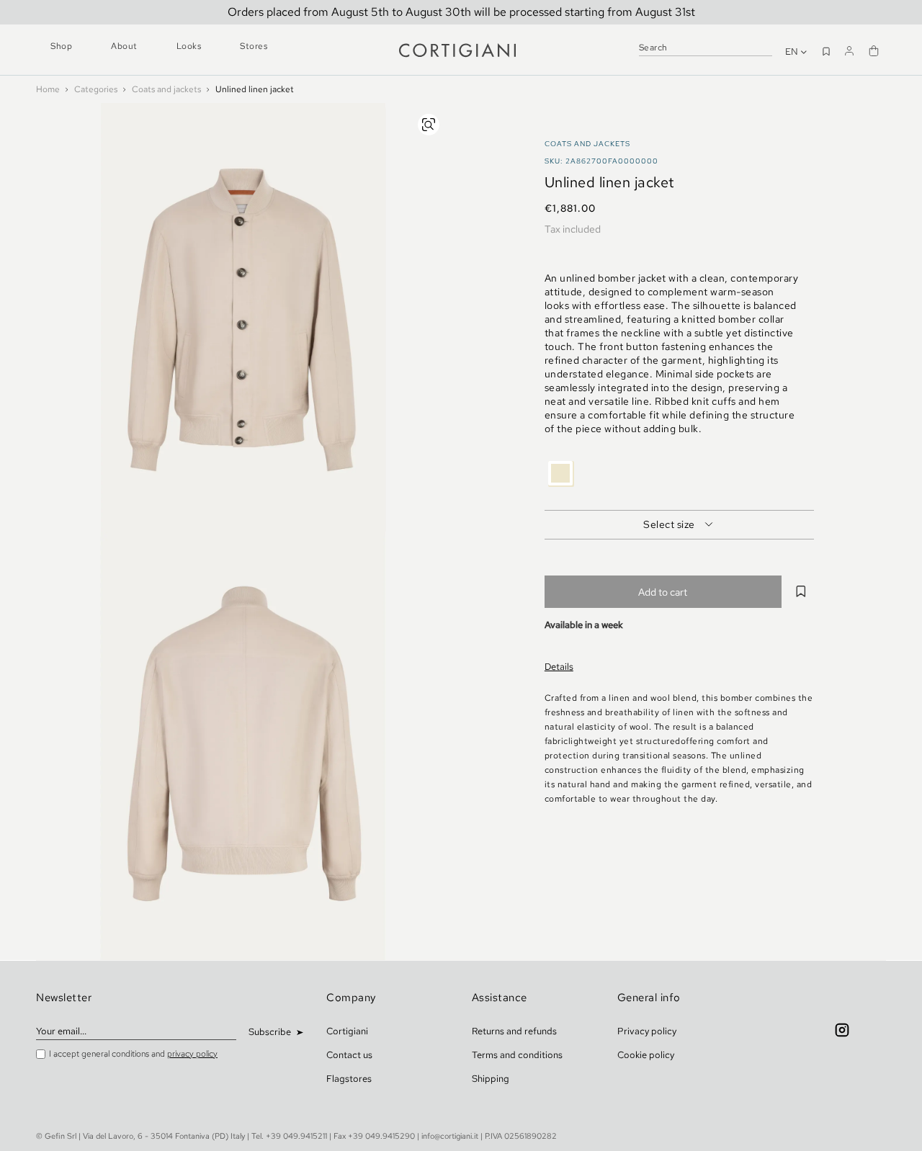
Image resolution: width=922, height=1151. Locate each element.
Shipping (490, 1078)
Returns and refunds (514, 1031)
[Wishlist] (826, 49)
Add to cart (662, 592)
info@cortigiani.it (449, 1136)
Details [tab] (559, 666)
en (792, 51)
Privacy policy (646, 1031)
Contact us (349, 1055)
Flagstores (349, 1078)
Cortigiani (347, 1031)
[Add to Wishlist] (801, 592)
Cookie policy (645, 1055)
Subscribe (271, 1032)
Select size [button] (669, 524)
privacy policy (192, 1054)
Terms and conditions (517, 1055)
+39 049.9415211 (296, 1136)
